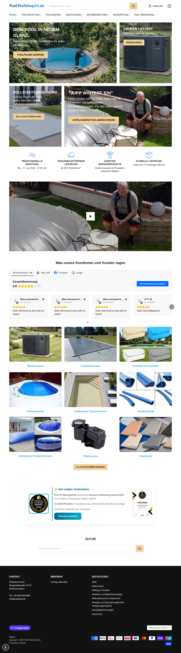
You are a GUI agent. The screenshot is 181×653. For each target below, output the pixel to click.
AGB (94, 582)
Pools (12, 14)
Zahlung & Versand (100, 590)
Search (12, 637)
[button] (156, 6)
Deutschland (158, 628)
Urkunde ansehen (67, 516)
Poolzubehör (53, 14)
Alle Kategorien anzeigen (90, 467)
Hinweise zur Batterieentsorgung (107, 594)
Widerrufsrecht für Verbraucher (106, 598)
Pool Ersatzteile (31, 14)
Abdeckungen (73, 14)
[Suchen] (133, 6)
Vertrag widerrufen (59, 582)
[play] (90, 216)
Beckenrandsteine (97, 14)
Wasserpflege (121, 14)
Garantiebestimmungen (103, 610)
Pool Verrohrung (144, 14)
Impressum (97, 614)
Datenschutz (98, 586)
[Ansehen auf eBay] (15, 300)
